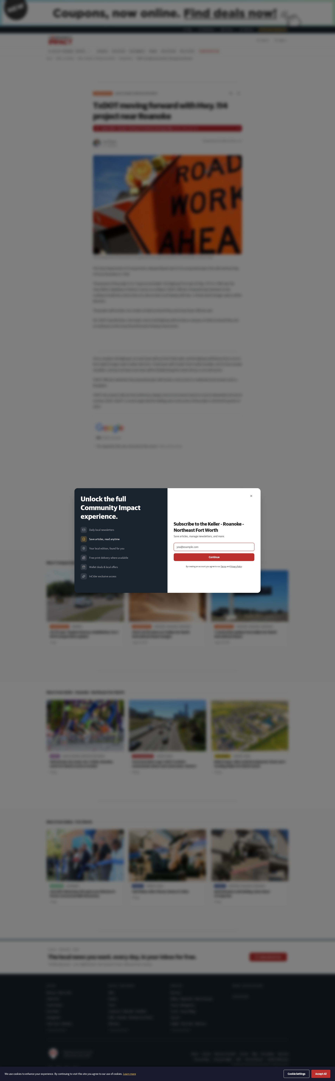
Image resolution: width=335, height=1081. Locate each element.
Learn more (129, 1073)
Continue (214, 557)
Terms (223, 566)
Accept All (320, 1073)
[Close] (251, 496)
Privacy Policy (236, 566)
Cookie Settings (296, 1073)
